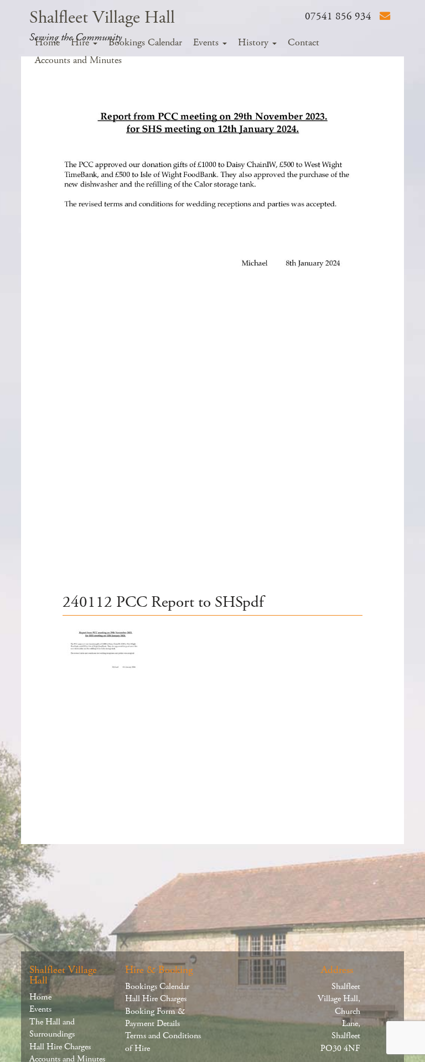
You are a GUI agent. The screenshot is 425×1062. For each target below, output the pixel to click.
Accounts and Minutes (78, 60)
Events (207, 43)
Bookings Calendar (145, 43)
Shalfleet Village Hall (102, 18)
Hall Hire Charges (60, 1047)
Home (47, 43)
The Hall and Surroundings (52, 1028)
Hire (81, 43)
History (254, 43)
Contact (303, 43)
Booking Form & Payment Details (155, 1017)
